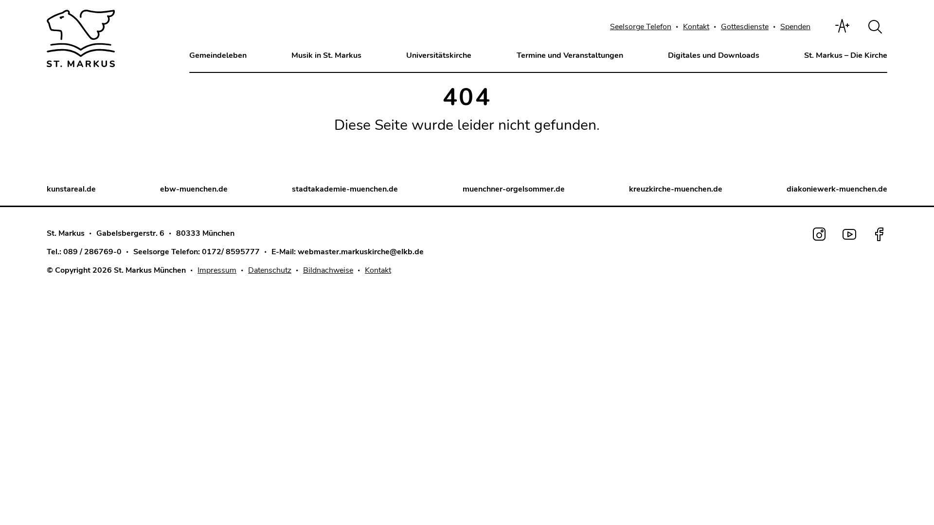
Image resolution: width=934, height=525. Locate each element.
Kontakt (696, 26)
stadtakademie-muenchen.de (345, 189)
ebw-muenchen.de (194, 189)
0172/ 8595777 (231, 251)
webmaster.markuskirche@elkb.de (361, 251)
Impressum (217, 270)
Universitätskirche (438, 55)
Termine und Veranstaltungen (570, 55)
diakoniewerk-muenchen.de (837, 189)
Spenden (795, 26)
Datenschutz (269, 270)
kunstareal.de (71, 189)
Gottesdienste (745, 26)
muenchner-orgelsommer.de (514, 189)
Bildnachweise (328, 270)
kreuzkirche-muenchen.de (675, 189)
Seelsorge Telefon (640, 26)
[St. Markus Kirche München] (81, 38)
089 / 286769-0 (92, 251)
